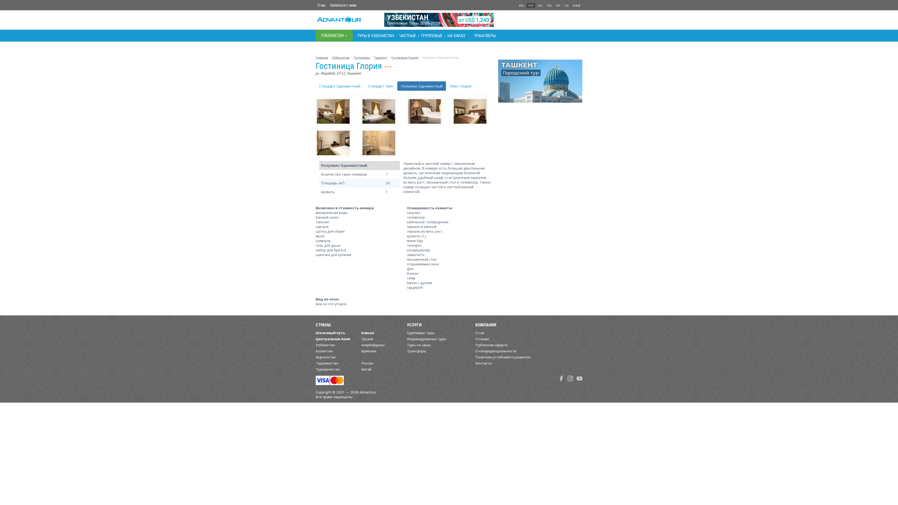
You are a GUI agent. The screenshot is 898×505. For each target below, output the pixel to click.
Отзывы (482, 338)
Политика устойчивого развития (502, 357)
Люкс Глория (460, 86)
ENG (521, 5)
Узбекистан (341, 57)
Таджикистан (327, 363)
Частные (407, 35)
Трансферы (485, 35)
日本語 (576, 5)
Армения (368, 351)
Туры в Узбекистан (375, 35)
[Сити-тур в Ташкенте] (540, 83)
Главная (322, 57)
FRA (549, 5)
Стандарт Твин (380, 86)
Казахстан (324, 351)
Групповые (431, 35)
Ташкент (380, 57)
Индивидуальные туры (426, 338)
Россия (367, 363)
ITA (566, 5)
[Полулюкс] (335, 111)
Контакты (483, 363)
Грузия (367, 338)
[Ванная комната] (380, 143)
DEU (540, 5)
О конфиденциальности (495, 351)
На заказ (456, 35)
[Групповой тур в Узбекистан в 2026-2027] (449, 20)
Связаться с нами (343, 5)
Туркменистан (328, 369)
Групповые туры (421, 332)
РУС (531, 5)
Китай (366, 369)
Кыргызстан (326, 357)
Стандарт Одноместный (339, 86)
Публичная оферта (491, 345)
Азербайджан (372, 345)
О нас (322, 5)
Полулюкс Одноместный (421, 86)
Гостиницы (362, 57)
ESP (558, 5)
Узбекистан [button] (333, 35)
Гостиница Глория (404, 57)
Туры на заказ (419, 345)
